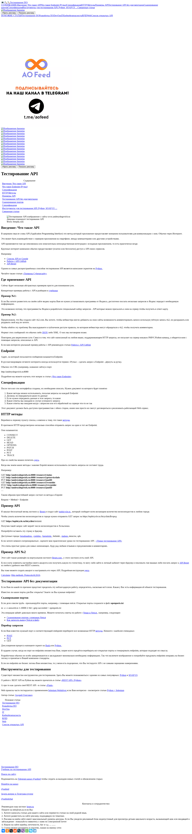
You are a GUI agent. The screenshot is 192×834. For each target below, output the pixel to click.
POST (9, 635)
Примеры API (101, 5)
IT (62, 15)
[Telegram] (34, 830)
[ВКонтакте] (3, 830)
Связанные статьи (86, 7)
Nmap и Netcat (90, 613)
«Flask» (49, 685)
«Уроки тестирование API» (109, 541)
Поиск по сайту (8, 774)
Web (89, 15)
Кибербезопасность (72, 15)
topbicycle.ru (65, 511)
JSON (45, 332)
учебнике (53, 290)
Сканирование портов (12, 202)
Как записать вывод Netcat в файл (23, 620)
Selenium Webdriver (57, 690)
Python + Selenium (115, 690)
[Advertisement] (85, 36)
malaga (65, 536)
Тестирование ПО (30, 15)
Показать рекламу (26, 13)
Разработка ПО (46, 15)
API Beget (11, 264)
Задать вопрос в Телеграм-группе (17, 794)
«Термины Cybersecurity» (35, 273)
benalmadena (26, 536)
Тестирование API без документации (126, 5)
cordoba (37, 536)
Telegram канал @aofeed (29, 779)
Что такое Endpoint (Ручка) (53, 5)
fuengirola (47, 536)
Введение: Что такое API (29, 5)
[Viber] (23, 830)
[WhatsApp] (27, 830)
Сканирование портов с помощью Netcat (26, 617)
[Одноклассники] (7, 830)
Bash (47, 645)
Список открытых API (102, 15)
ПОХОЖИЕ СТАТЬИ (11, 15)
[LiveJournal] (19, 830)
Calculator (5, 575)
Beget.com (57, 558)
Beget (43, 511)
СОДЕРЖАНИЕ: (9, 5)
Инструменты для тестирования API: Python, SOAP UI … (50, 7)
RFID (84, 15)
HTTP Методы (88, 5)
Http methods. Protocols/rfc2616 (25, 575)
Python (99, 268)
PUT (9, 638)
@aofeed (5, 789)
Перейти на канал (9, 784)
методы (66, 420)
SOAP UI (133, 675)
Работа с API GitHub (16, 261)
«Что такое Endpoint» (61, 376)
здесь (36, 460)
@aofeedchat (7, 799)
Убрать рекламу (9, 13)
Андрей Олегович (23, 695)
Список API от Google (17, 258)
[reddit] (15, 830)
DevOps (57, 15)
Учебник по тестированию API (16, 769)
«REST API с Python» (71, 680)
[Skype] (30, 830)
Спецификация (73, 5)
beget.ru (30, 806)
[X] (11, 830)
